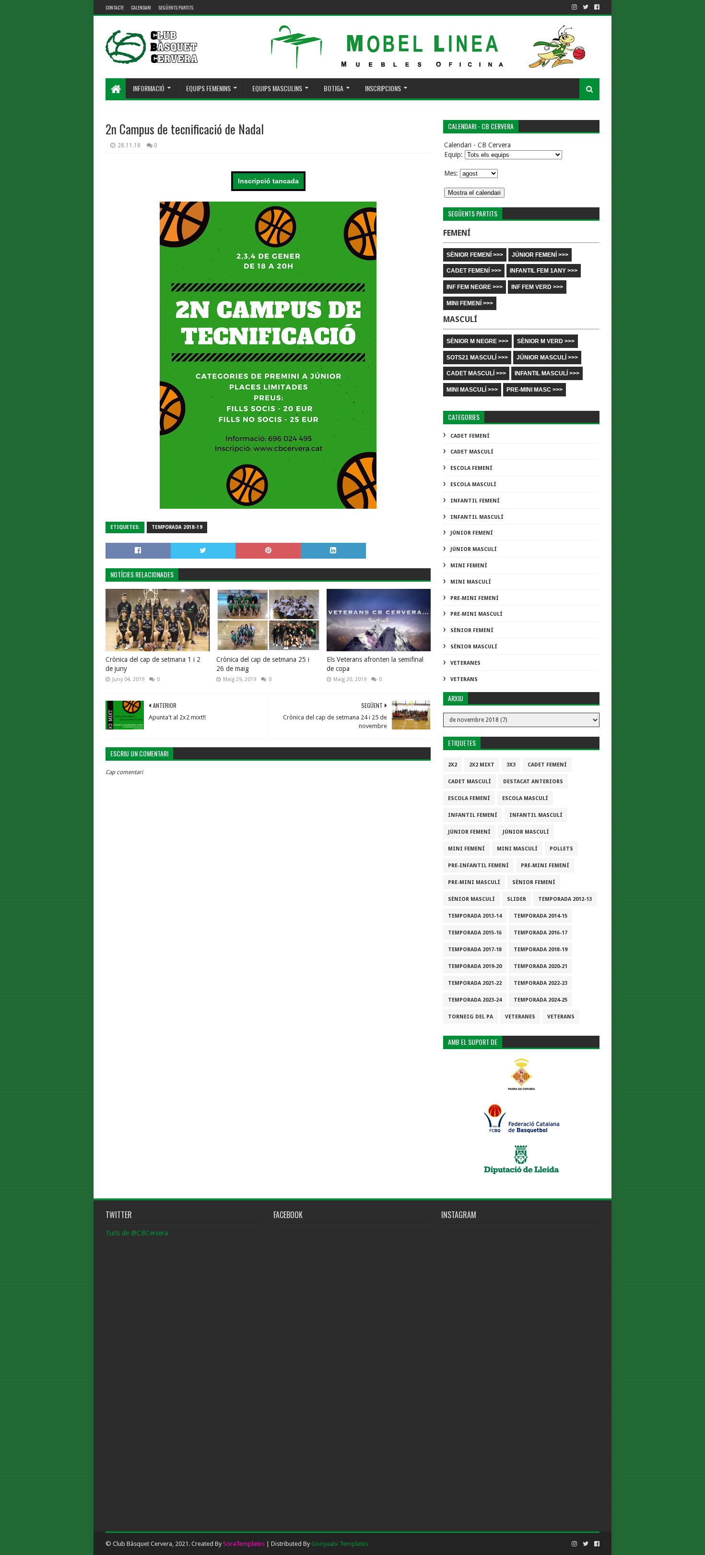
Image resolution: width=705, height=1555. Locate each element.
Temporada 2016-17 (540, 933)
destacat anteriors (533, 781)
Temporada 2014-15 (540, 916)
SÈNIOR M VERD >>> (546, 341)
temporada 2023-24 (475, 1000)
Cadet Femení (470, 436)
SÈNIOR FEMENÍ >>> (474, 254)
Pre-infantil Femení (478, 865)
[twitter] (585, 7)
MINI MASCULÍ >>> (472, 389)
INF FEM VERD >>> (537, 287)
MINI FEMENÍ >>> (469, 303)
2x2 (452, 765)
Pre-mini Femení (474, 598)
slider (516, 899)
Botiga (333, 88)
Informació (148, 88)
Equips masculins (277, 88)
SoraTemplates (244, 1543)
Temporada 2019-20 (475, 966)
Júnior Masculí (473, 549)
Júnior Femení (471, 533)
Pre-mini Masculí (476, 614)
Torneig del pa (470, 1017)
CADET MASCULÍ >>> (476, 373)
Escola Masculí (473, 484)
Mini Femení (468, 565)
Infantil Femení (475, 501)
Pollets (561, 849)
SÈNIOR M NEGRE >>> (477, 341)
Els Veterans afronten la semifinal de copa (375, 664)
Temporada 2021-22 (475, 983)
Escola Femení (471, 468)
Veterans (464, 679)
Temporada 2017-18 (475, 949)
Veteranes (465, 663)
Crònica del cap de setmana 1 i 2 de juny (153, 664)
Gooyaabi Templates (339, 1543)
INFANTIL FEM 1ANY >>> (543, 270)
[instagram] (574, 7)
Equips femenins (208, 88)
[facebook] (595, 7)
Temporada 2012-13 (565, 899)
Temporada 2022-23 (540, 983)
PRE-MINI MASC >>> (534, 389)
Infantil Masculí (477, 517)
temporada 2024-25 (540, 1000)
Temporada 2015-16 (475, 933)
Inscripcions (383, 88)
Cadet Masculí (472, 452)
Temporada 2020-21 (540, 966)
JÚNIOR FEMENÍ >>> (540, 254)
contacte (115, 7)
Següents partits (175, 7)
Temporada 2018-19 (177, 527)
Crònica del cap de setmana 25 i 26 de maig (262, 664)
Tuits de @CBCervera (137, 1233)
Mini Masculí (470, 582)
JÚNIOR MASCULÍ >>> (547, 357)
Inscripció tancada (268, 181)
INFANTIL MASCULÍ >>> (547, 373)
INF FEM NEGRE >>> (474, 287)
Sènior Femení (472, 630)
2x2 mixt (481, 765)
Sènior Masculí (473, 647)
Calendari (141, 7)
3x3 (511, 765)
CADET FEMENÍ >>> (473, 270)
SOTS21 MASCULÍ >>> (477, 357)
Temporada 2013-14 (475, 916)
